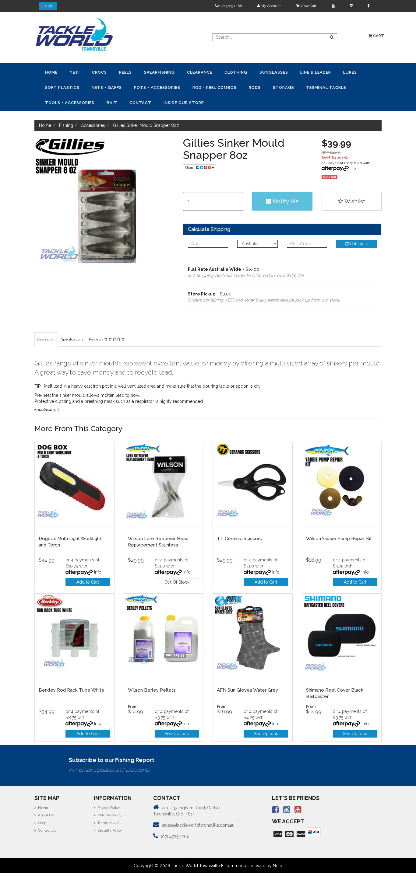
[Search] (332, 37)
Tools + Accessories (250, 86)
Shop (41, 806)
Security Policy (109, 814)
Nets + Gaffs (340, 72)
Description (46, 323)
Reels (97, 72)
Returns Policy (109, 799)
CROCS (79, 72)
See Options (177, 717)
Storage (166, 86)
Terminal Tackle (201, 86)
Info (353, 152)
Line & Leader (248, 72)
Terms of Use (108, 806)
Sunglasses (214, 72)
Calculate (358, 227)
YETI (63, 72)
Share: (190, 151)
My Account (270, 6)
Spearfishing (123, 72)
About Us (45, 799)
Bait (284, 86)
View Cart (307, 6)
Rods (146, 86)
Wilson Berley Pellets (152, 673)
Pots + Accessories (64, 86)
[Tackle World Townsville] (74, 34)
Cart (378, 35)
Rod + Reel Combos (114, 86)
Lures (275, 72)
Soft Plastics (303, 72)
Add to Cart (87, 565)
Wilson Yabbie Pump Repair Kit (339, 522)
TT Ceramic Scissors (239, 522)
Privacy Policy (108, 791)
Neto (277, 849)
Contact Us (46, 814)
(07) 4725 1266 (229, 6)
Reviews (96, 323)
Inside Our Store (340, 86)
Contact (305, 86)
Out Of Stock (176, 565)
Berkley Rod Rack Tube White (71, 673)
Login (48, 5)
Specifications (72, 323)
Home (47, 72)
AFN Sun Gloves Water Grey (247, 673)
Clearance (156, 72)
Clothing (184, 72)
